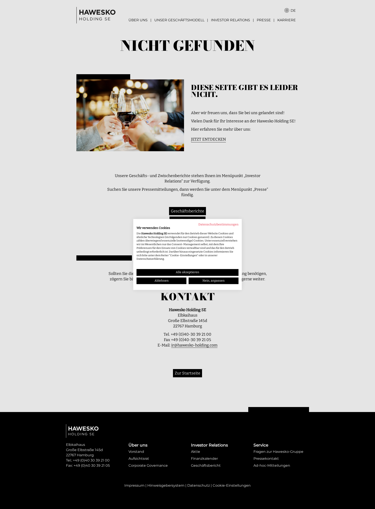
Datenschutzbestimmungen (218, 224)
